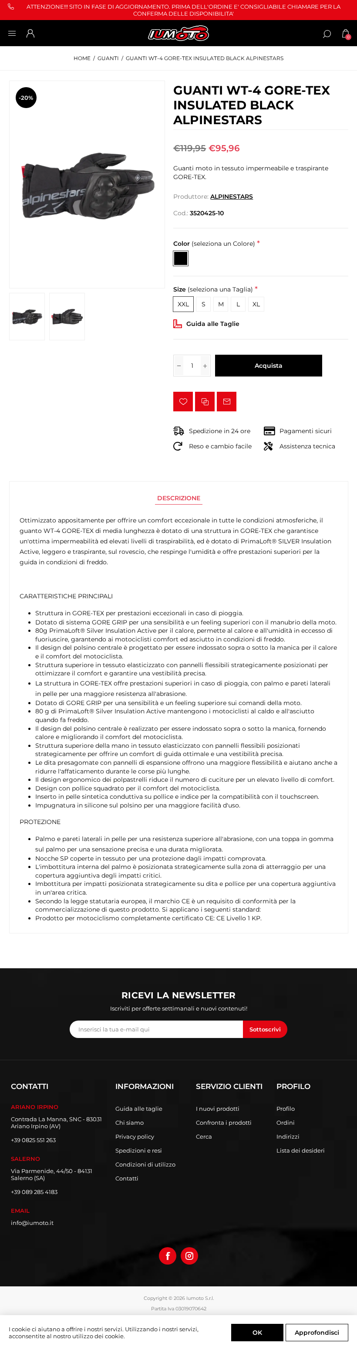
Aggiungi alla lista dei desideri (183, 401)
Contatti (126, 1178)
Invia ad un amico (226, 401)
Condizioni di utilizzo (145, 1164)
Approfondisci (317, 1332)
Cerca (204, 1136)
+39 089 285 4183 (34, 1191)
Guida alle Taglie (212, 324)
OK (257, 1332)
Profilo (285, 1108)
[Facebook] (167, 1256)
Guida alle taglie (138, 1108)
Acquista (269, 366)
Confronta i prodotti (224, 1122)
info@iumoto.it (32, 1222)
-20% (26, 97)
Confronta (205, 401)
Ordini (285, 1122)
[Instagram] (189, 1256)
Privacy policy (134, 1136)
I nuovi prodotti (217, 1108)
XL (256, 304)
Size (213, 289)
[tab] (178, 498)
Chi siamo (129, 1122)
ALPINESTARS (231, 196)
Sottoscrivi (265, 1029)
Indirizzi (288, 1136)
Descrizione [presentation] (178, 498)
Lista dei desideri (300, 1150)
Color (214, 244)
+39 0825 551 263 (33, 1139)
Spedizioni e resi (138, 1150)
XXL (183, 304)
